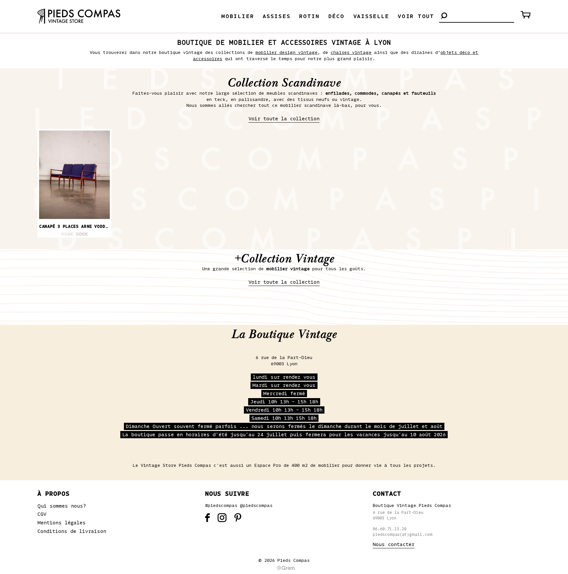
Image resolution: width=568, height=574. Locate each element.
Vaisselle (371, 16)
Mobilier (237, 16)
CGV (41, 514)
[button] (444, 16)
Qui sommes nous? (61, 506)
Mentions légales (61, 522)
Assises (276, 16)
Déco (336, 16)
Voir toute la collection (284, 118)
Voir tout (416, 16)
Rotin (309, 16)
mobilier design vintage (286, 52)
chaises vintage (351, 52)
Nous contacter (393, 544)
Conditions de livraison (71, 531)
